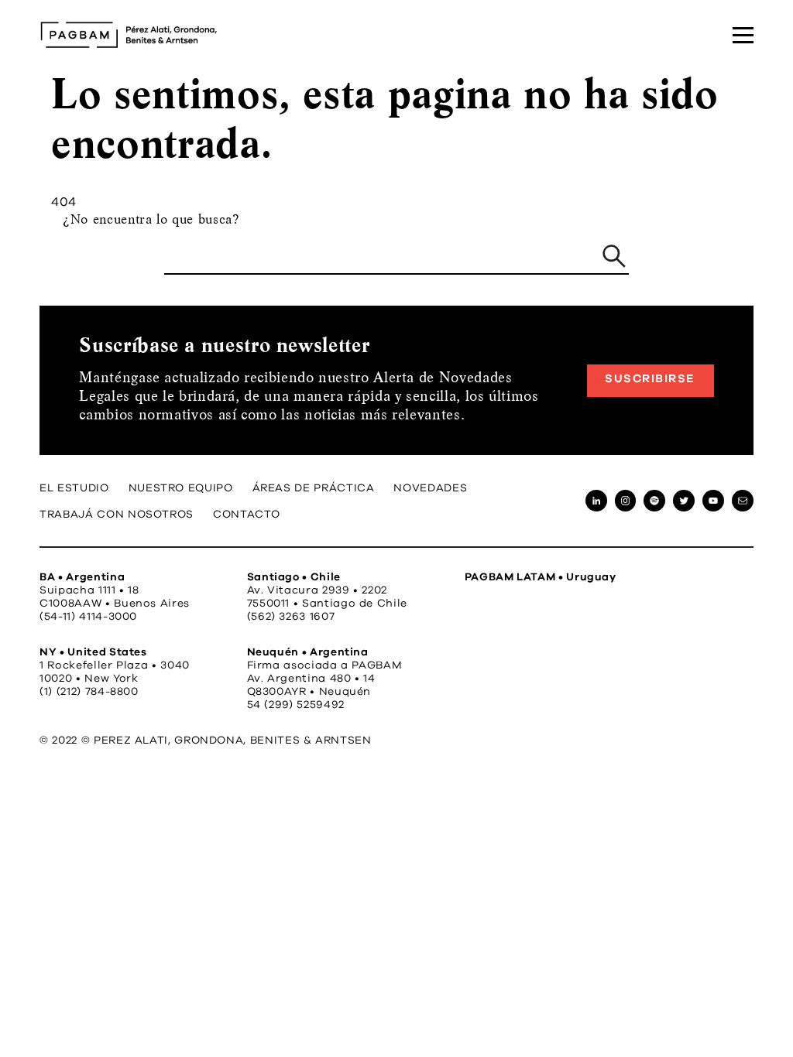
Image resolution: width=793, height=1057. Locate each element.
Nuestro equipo (181, 488)
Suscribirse (650, 379)
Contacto (246, 514)
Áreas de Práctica (313, 488)
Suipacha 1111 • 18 (89, 590)
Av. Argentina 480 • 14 (311, 678)
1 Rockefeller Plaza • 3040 (114, 665)
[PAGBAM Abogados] (128, 34)
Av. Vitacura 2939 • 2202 (317, 590)
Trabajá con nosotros (116, 514)
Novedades (430, 488)
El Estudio (73, 488)
